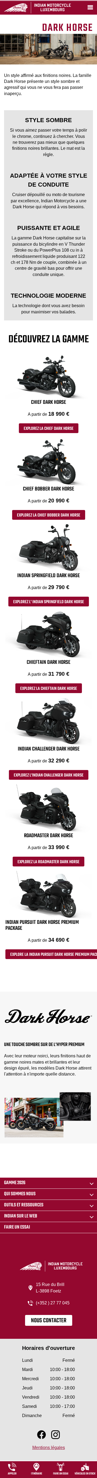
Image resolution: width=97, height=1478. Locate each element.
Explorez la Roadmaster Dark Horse (48, 862)
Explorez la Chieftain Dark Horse (48, 688)
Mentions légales (48, 1447)
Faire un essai (17, 1227)
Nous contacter (48, 1320)
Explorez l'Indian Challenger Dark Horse (49, 775)
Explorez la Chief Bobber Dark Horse (48, 515)
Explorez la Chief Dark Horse (49, 428)
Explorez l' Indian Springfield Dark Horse (48, 602)
